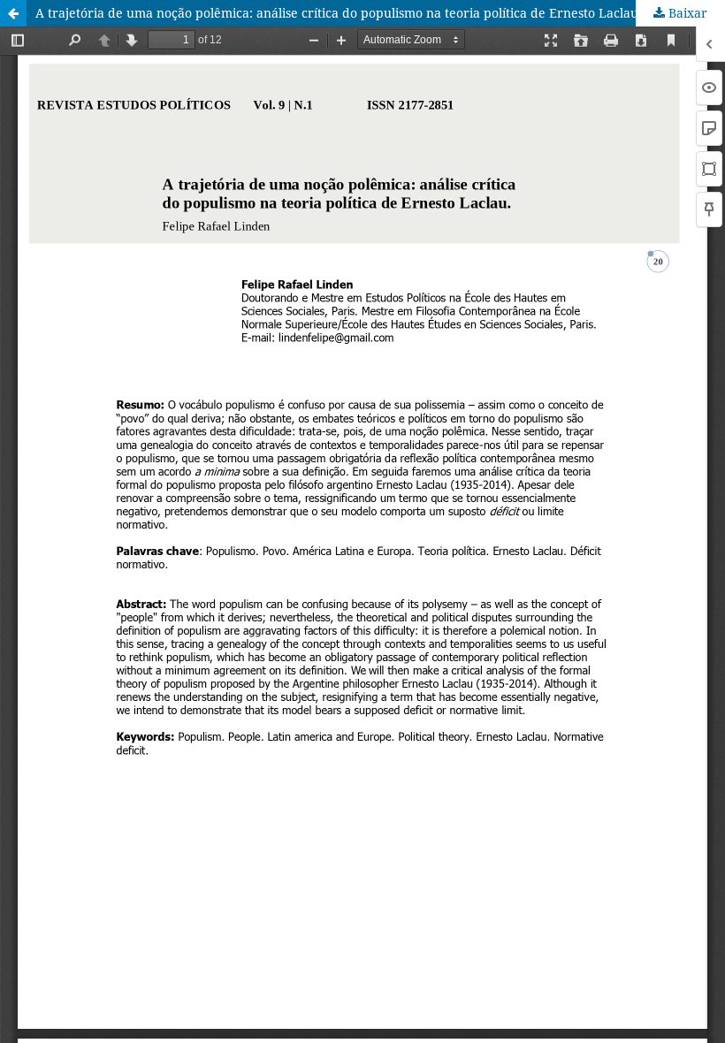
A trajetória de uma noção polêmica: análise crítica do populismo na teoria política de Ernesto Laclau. (338, 12)
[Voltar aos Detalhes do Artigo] (13, 13)
